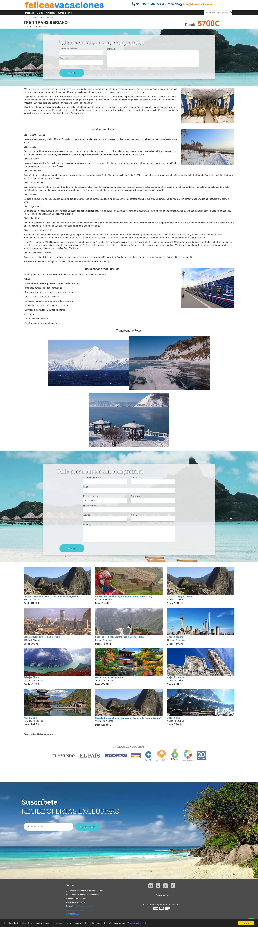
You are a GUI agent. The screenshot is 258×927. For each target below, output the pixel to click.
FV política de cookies (137, 923)
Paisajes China (31, 677)
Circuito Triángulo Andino (180, 596)
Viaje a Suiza (173, 717)
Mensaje (111, 48)
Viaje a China (30, 717)
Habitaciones (89, 505)
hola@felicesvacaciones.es (197, 4)
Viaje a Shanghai (175, 636)
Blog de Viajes (162, 895)
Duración (135, 496)
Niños (134, 514)
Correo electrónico (68, 48)
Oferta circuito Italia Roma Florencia (42, 636)
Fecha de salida (90, 496)
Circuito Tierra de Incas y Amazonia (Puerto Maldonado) (123, 596)
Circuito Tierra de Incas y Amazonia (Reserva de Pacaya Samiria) (128, 717)
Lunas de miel (65, 12)
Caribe (40, 12)
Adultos (86, 514)
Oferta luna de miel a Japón (109, 677)
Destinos (29, 12)
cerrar (246, 922)
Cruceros (50, 12)
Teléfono (63, 58)
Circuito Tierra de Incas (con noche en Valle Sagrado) (51, 596)
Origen (86, 486)
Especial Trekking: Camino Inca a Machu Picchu (119, 636)
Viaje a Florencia (175, 677)
